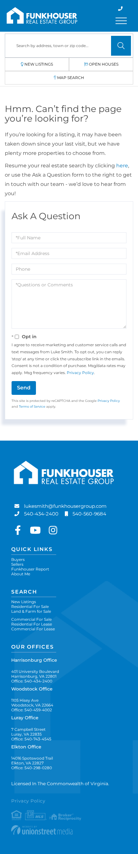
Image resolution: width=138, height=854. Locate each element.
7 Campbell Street (28, 732)
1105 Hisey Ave (32, 702)
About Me (20, 573)
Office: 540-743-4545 (31, 739)
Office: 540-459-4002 (31, 709)
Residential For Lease (31, 624)
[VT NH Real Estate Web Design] (69, 830)
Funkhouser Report (30, 569)
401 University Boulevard (35, 674)
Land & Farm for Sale (31, 611)
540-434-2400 (41, 514)
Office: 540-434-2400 (31, 681)
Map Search (70, 77)
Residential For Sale (30, 606)
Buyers (18, 559)
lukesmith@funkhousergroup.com (65, 506)
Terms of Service (32, 406)
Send (23, 388)
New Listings (38, 64)
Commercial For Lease (33, 629)
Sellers (17, 564)
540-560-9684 (89, 514)
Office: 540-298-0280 (31, 767)
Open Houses (103, 64)
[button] (121, 46)
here (122, 166)
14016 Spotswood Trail (32, 760)
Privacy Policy (80, 372)
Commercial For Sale (31, 619)
